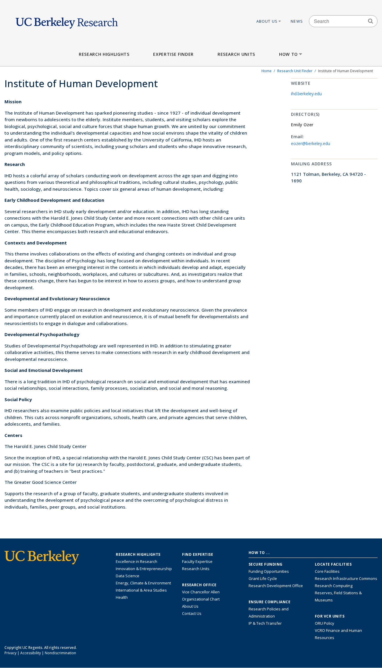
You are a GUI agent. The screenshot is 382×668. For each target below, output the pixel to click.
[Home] (66, 21)
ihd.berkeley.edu (306, 93)
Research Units (236, 54)
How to (288, 54)
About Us (267, 21)
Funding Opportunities (269, 571)
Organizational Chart (201, 599)
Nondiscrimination (60, 652)
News (297, 21)
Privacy (10, 652)
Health (122, 597)
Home (266, 70)
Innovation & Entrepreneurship (144, 568)
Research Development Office (276, 585)
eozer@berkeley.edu (310, 143)
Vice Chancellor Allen (201, 592)
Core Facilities (327, 571)
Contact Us (191, 613)
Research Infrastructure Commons (346, 578)
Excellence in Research (136, 561)
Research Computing (333, 585)
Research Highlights (104, 54)
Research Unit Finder (294, 70)
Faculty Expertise (197, 561)
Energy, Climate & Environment (143, 583)
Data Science (127, 575)
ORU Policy (324, 623)
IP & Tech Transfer (265, 623)
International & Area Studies (141, 590)
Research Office (199, 585)
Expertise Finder (173, 54)
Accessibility (30, 652)
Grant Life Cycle (263, 578)
